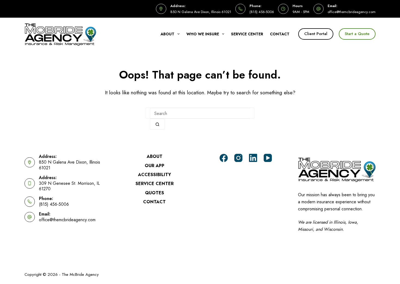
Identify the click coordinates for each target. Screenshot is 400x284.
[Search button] (157, 124)
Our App (154, 166)
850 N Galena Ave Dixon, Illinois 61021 (200, 11)
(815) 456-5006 (262, 11)
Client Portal (315, 34)
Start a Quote (357, 34)
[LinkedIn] (253, 158)
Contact (280, 34)
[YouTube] (268, 158)
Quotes (154, 193)
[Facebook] (224, 158)
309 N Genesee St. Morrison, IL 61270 (69, 186)
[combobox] (200, 113)
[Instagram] (238, 158)
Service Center (247, 34)
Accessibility (154, 175)
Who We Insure (202, 34)
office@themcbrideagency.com (352, 11)
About (167, 34)
